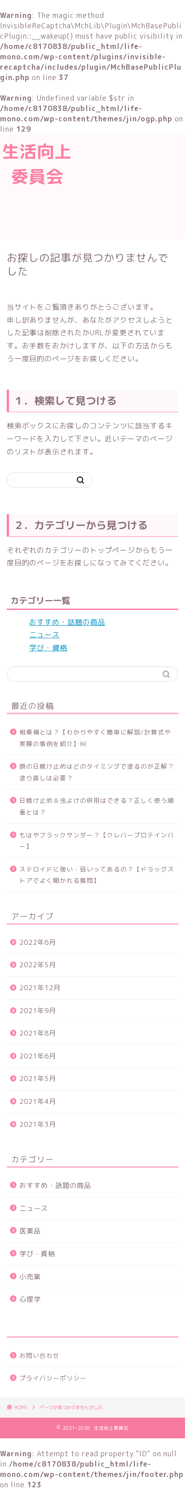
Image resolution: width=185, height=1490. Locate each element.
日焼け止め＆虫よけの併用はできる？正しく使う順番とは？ (96, 806)
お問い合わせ (39, 1355)
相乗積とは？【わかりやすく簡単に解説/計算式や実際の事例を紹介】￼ (95, 738)
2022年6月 (37, 942)
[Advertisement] (129, 186)
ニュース (44, 635)
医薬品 (30, 1231)
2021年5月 (37, 1078)
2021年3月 (37, 1124)
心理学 (30, 1299)
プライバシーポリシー (53, 1378)
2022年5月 (37, 965)
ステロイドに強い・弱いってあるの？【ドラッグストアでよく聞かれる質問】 (96, 875)
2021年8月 (37, 1033)
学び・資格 (48, 648)
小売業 (30, 1276)
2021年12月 (40, 987)
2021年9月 (37, 1010)
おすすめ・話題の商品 (67, 622)
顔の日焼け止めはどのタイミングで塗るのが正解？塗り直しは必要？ (96, 772)
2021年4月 (37, 1101)
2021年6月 (37, 1056)
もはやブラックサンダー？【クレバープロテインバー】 (96, 841)
